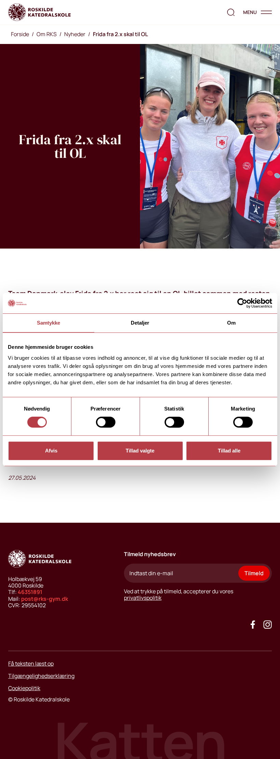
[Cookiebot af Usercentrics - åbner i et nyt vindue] (242, 303)
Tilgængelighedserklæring (41, 676)
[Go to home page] (39, 12)
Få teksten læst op (31, 663)
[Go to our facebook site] (253, 624)
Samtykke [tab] (48, 323)
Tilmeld (254, 573)
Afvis (51, 450)
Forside (20, 34)
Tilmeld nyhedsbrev (150, 554)
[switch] (105, 422)
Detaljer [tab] (140, 323)
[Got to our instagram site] (267, 624)
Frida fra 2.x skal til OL (120, 34)
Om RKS (47, 34)
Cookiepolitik (24, 688)
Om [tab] (231, 323)
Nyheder (74, 34)
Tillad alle (229, 450)
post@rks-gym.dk (44, 598)
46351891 (30, 592)
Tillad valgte (140, 450)
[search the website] (231, 12)
